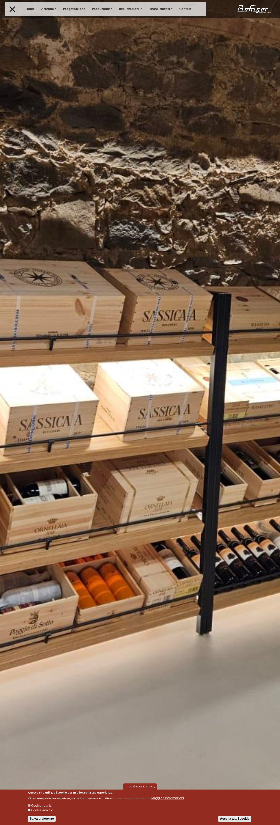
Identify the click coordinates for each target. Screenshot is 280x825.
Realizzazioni (129, 9)
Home (30, 9)
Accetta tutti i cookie (234, 818)
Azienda (47, 9)
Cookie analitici (42, 810)
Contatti (186, 9)
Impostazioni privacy (140, 786)
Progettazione (74, 9)
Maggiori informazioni (167, 798)
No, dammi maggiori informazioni (131, 798)
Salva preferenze (42, 818)
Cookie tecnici (41, 805)
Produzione (101, 9)
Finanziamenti (159, 9)
